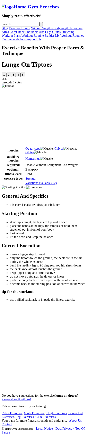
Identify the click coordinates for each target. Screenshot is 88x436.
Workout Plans (11, 35)
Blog (5, 28)
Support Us (33, 39)
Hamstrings (32, 158)
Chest (13, 32)
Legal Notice (44, 428)
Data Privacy (63, 428)
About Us (75, 420)
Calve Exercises (12, 413)
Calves (58, 148)
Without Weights (42, 28)
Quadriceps (32, 148)
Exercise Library (19, 28)
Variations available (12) (41, 183)
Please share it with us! (16, 399)
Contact (7, 424)
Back (21, 32)
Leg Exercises (25, 417)
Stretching (67, 32)
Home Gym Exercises (36, 6)
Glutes (56, 32)
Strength (30, 178)
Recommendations (14, 39)
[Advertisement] (36, 116)
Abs (41, 32)
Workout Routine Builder (37, 35)
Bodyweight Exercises (67, 28)
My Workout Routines (69, 35)
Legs (48, 32)
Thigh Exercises (56, 413)
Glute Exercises (34, 413)
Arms (5, 32)
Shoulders (31, 32)
